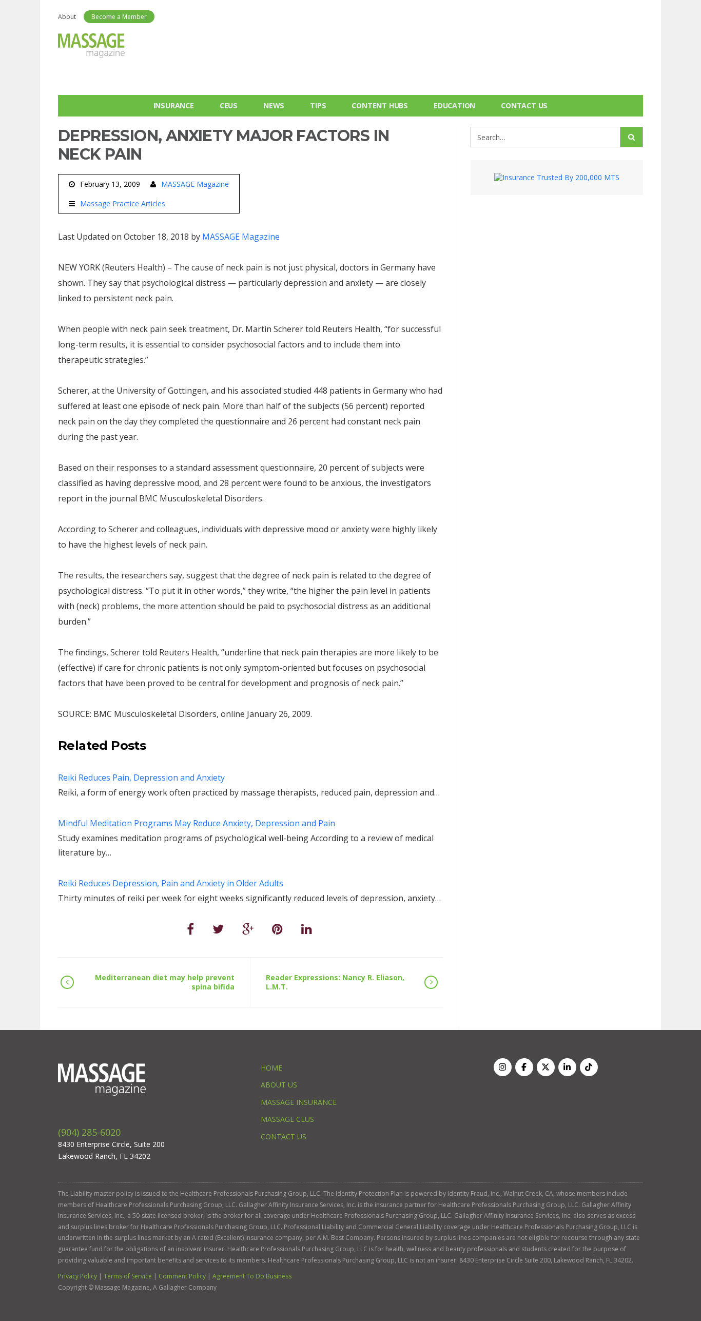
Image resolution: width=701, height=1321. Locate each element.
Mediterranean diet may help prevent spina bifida (165, 982)
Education (454, 105)
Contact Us (524, 105)
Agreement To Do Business (251, 1276)
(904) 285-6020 (89, 1132)
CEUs (229, 105)
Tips (318, 105)
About (67, 16)
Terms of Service (128, 1276)
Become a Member (119, 16)
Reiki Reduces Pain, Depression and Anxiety (141, 777)
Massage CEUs (287, 1119)
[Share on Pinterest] (277, 928)
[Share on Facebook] (190, 928)
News (273, 105)
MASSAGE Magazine (195, 184)
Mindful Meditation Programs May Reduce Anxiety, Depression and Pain (196, 823)
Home (271, 1068)
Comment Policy (182, 1276)
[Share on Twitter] (218, 928)
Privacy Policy (77, 1276)
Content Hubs (380, 105)
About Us (279, 1085)
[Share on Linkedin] (306, 928)
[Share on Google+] (248, 928)
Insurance (173, 105)
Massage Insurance (299, 1102)
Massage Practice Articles (122, 203)
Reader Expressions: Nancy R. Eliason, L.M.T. (335, 982)
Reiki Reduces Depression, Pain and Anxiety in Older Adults (170, 883)
